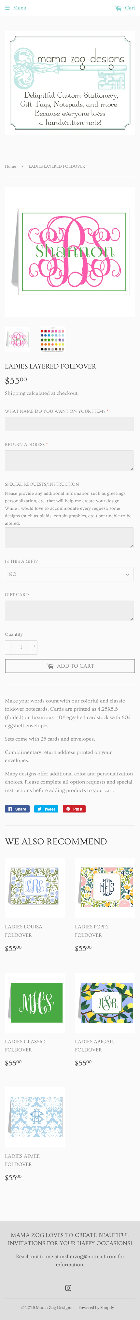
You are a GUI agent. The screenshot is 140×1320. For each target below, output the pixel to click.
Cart (129, 8)
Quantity (14, 634)
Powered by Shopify (96, 1307)
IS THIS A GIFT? (21, 561)
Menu (19, 8)
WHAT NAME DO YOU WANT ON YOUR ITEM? (55, 411)
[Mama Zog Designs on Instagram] (68, 1289)
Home (10, 166)
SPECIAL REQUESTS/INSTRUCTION (42, 484)
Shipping (15, 393)
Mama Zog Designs (54, 1307)
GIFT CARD (17, 594)
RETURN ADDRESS (25, 444)
